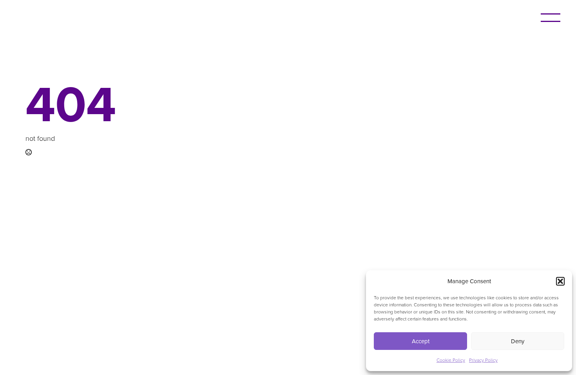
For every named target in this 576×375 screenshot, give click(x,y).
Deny (517, 341)
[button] (560, 281)
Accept (420, 341)
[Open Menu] (550, 17)
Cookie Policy (451, 360)
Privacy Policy (483, 360)
